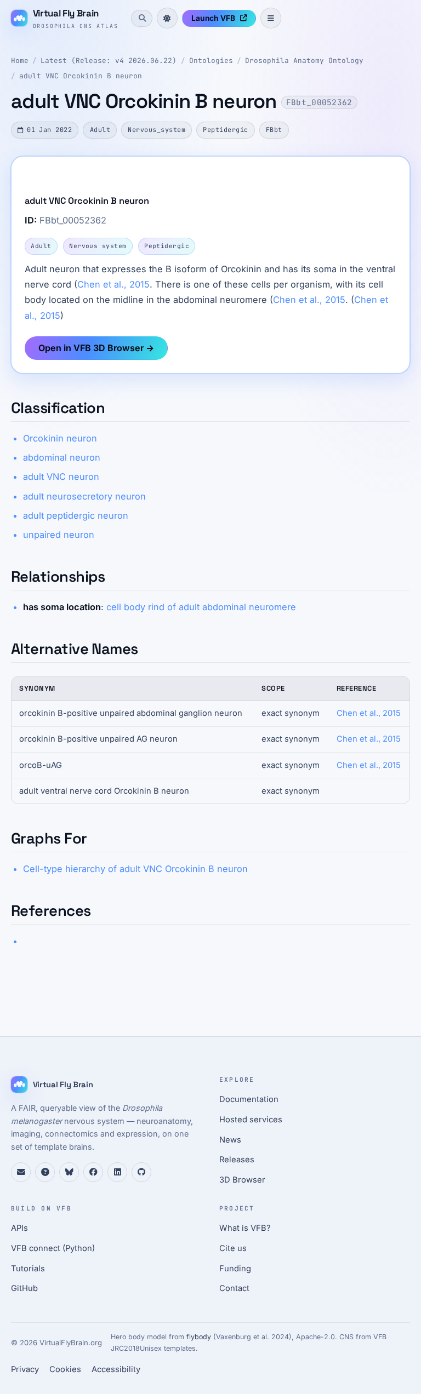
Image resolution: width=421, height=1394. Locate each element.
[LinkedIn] (117, 1172)
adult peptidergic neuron (75, 515)
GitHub (24, 1288)
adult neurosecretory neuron (84, 496)
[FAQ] (45, 1172)
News (230, 1140)
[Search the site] (141, 18)
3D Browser (242, 1180)
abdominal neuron (61, 457)
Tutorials (28, 1268)
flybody (198, 1337)
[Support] (21, 1172)
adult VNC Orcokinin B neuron (80, 76)
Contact (234, 1288)
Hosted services (250, 1120)
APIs (19, 1228)
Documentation (248, 1099)
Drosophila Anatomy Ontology (304, 60)
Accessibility (116, 1369)
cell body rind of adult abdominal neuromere (201, 606)
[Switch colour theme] (167, 18)
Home (20, 60)
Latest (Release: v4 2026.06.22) (109, 60)
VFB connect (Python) (53, 1248)
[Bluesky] (69, 1172)
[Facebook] (93, 1172)
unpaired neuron (58, 534)
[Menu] (270, 18)
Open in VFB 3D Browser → (96, 347)
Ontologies (211, 60)
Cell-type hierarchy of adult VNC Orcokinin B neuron (135, 868)
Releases (236, 1159)
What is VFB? (245, 1228)
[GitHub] (141, 1172)
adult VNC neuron (61, 476)
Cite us (233, 1248)
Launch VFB (213, 18)
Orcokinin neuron (60, 438)
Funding (235, 1268)
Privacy (25, 1369)
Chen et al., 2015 (113, 284)
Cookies (65, 1369)
